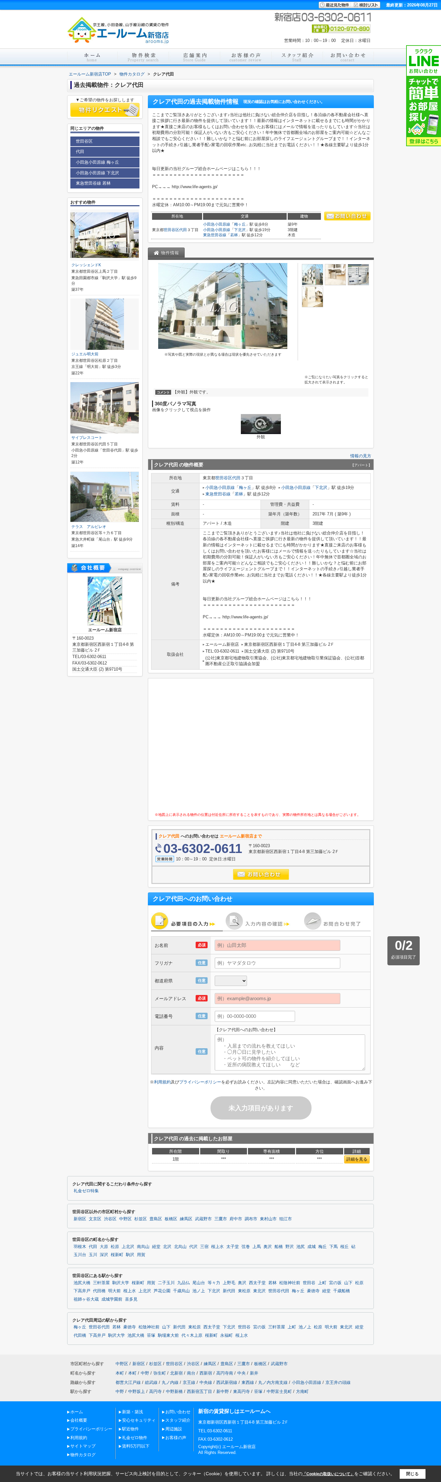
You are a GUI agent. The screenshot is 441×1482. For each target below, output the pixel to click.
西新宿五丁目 (199, 1391)
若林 (234, 235)
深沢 (104, 1255)
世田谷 (309, 1283)
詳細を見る (356, 1159)
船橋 (278, 1246)
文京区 (95, 1219)
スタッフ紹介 (177, 1420)
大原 (104, 1246)
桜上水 (217, 1246)
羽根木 (80, 1246)
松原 (115, 1246)
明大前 (114, 1291)
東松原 (244, 1291)
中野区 (125, 1219)
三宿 (204, 1246)
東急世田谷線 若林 (93, 183)
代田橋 (99, 1291)
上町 (322, 1283)
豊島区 (155, 1219)
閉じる (412, 1473)
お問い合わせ (177, 1411)
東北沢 (259, 1291)
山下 (348, 1283)
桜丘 (344, 1246)
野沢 (289, 1246)
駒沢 (130, 1255)
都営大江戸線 (128, 1382)
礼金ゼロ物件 (134, 1437)
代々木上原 (191, 1335)
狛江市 (285, 1219)
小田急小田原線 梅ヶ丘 (97, 162)
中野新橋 (174, 1391)
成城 (311, 1246)
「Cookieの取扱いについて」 (328, 1474)
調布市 (251, 1219)
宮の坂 (335, 1283)
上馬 (256, 1246)
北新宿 (176, 1373)
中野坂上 (136, 1391)
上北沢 (128, 1246)
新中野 (222, 1391)
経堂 (156, 1246)
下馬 (333, 1246)
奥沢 (267, 1246)
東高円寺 (241, 1391)
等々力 (214, 1283)
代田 (183, 230)
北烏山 (180, 1246)
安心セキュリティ (139, 1420)
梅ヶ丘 (240, 224)
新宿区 (80, 1219)
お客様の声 (175, 1437)
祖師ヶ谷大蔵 (86, 1299)
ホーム (76, 1411)
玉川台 (80, 1255)
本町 (120, 1373)
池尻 (300, 1246)
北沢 (167, 1246)
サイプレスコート (86, 437)
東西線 (247, 1382)
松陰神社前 (289, 1283)
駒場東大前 (168, 1335)
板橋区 (171, 1219)
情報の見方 (360, 455)
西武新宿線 (226, 1382)
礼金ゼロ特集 (86, 1191)
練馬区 (186, 1219)
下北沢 (240, 230)
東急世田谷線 (214, 235)
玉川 (93, 1255)
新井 (254, 1373)
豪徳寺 (313, 1291)
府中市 (236, 1219)
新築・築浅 (132, 1411)
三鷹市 (220, 1219)
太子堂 (232, 1246)
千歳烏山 (181, 1291)
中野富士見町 (279, 1391)
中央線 (206, 1382)
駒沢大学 (120, 1283)
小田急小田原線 (216, 224)
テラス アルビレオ (88, 526)
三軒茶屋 (101, 1283)
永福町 (226, 1335)
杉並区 (140, 1219)
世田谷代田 (278, 1291)
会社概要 (78, 1420)
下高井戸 (82, 1291)
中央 (241, 1373)
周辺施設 (173, 1428)
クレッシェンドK (86, 265)
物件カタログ (83, 1454)
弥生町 (159, 1373)
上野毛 (229, 1283)
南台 (191, 1373)
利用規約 (162, 1082)
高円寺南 (224, 1373)
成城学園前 (111, 1299)
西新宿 (206, 1373)
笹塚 (151, 1335)
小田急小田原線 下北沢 (97, 172)
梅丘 (322, 1246)
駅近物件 (130, 1428)
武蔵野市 (203, 1219)
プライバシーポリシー (200, 1082)
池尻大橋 (82, 1283)
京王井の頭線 (338, 1382)
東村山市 (268, 1219)
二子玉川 (166, 1283)
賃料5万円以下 (135, 1446)
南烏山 (143, 1246)
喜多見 (131, 1299)
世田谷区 (171, 230)
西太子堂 (257, 1283)
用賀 (141, 1255)
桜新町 (117, 1255)
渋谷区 (110, 1219)
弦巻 (245, 1246)
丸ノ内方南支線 (273, 1382)
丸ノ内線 (170, 1382)
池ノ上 (198, 1291)
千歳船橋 (341, 1291)
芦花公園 (162, 1291)
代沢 (193, 1246)
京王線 (189, 1382)
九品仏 (183, 1283)
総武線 (151, 1382)
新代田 (229, 1291)
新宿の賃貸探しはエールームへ (234, 1411)
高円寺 (155, 1391)
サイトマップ (83, 1446)
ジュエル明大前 (84, 354)
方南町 (302, 1391)
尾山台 (198, 1283)
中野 (145, 1373)
